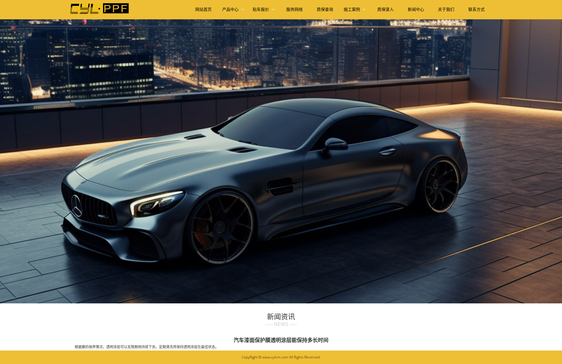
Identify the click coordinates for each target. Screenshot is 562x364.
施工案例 (352, 9)
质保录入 (385, 9)
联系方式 (476, 9)
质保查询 (325, 9)
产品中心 (231, 9)
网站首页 (203, 9)
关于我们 (446, 9)
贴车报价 (261, 9)
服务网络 (294, 9)
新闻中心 (416, 9)
